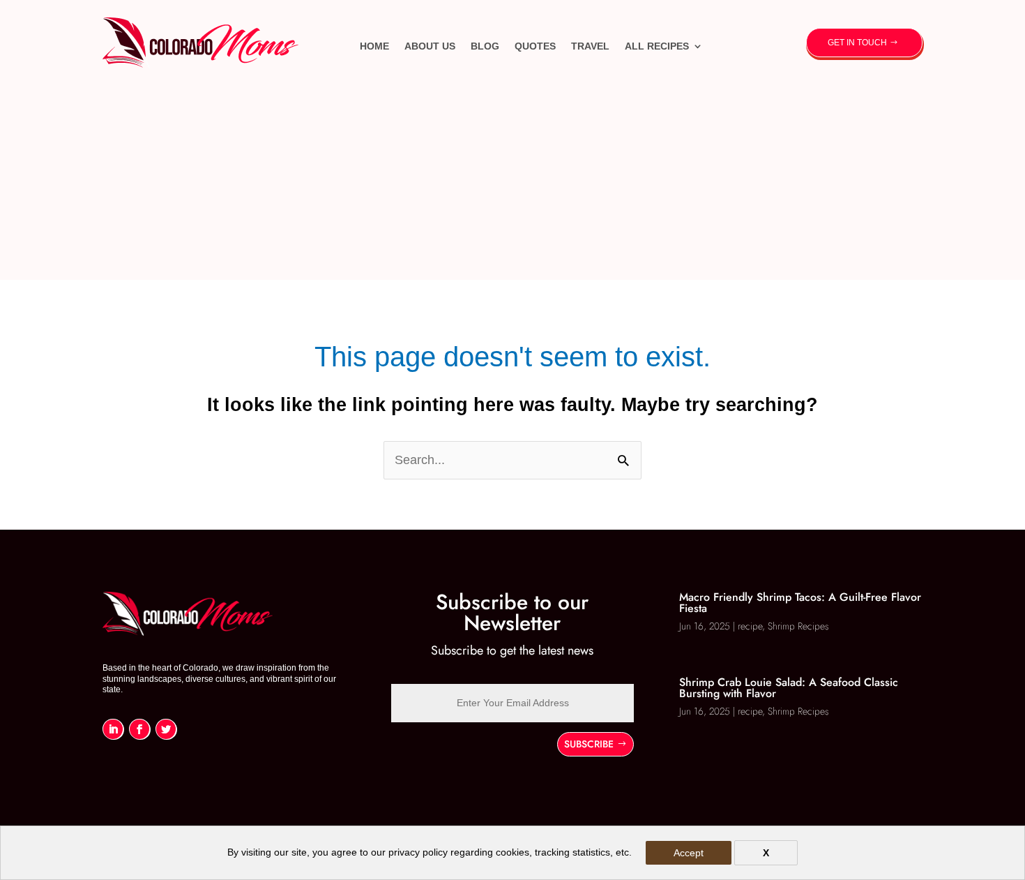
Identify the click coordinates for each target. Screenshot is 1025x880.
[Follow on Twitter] (165, 729)
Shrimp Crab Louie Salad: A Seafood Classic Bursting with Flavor (788, 687)
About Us (429, 46)
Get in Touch (857, 42)
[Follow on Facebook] (139, 729)
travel (590, 46)
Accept (689, 852)
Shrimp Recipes (798, 626)
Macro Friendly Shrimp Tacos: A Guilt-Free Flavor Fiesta (800, 602)
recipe (750, 626)
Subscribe (589, 744)
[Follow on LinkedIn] (112, 729)
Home (374, 46)
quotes (535, 46)
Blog (485, 46)
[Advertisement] (512, 182)
